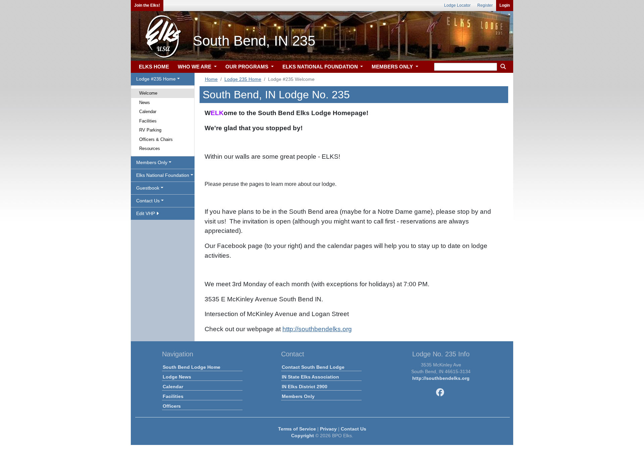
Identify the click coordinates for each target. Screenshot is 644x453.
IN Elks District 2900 (304, 386)
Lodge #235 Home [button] (156, 79)
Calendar (147, 111)
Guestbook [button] (147, 188)
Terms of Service (297, 429)
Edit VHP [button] (146, 213)
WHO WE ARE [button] (195, 66)
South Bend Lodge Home (191, 367)
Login (504, 5)
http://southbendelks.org (317, 329)
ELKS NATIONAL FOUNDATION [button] (320, 66)
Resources (149, 148)
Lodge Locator (457, 5)
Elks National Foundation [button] (162, 175)
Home (211, 79)
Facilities (148, 120)
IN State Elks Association (310, 377)
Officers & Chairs (156, 139)
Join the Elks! (147, 5)
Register (485, 5)
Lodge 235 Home (242, 79)
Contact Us (353, 429)
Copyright (302, 435)
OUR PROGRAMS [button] (247, 66)
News (144, 102)
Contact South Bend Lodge (313, 367)
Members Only (298, 396)
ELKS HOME (154, 66)
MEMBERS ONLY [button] (393, 66)
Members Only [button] (151, 162)
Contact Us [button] (148, 200)
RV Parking (150, 130)
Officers (172, 406)
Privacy (328, 429)
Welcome (148, 93)
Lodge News (177, 377)
